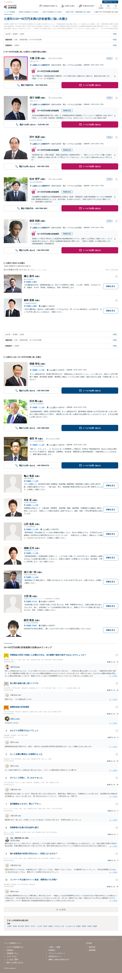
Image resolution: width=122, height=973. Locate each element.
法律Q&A (9, 950)
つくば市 (41, 370)
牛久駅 (43, 601)
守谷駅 (43, 625)
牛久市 (34, 601)
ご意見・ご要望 (54, 947)
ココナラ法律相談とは (14, 947)
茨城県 (28, 282)
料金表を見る (67, 110)
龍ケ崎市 (21, 926)
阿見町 (84, 926)
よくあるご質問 (12, 959)
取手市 (27, 926)
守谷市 (34, 625)
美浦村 (78, 926)
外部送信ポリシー (55, 956)
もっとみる (61, 909)
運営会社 (92, 947)
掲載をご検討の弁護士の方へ (59, 959)
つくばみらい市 (70, 926)
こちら (45, 269)
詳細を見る (110, 286)
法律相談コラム (12, 953)
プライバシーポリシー (56, 953)
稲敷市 (50, 926)
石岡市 (15, 926)
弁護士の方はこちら (110, 2)
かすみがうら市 (59, 926)
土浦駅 (43, 306)
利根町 (95, 926)
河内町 (89, 926)
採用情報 (92, 950)
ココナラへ (9, 2)
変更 (115, 34)
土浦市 (35, 65)
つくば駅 (52, 370)
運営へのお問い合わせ (14, 963)
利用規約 (51, 950)
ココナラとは (11, 956)
